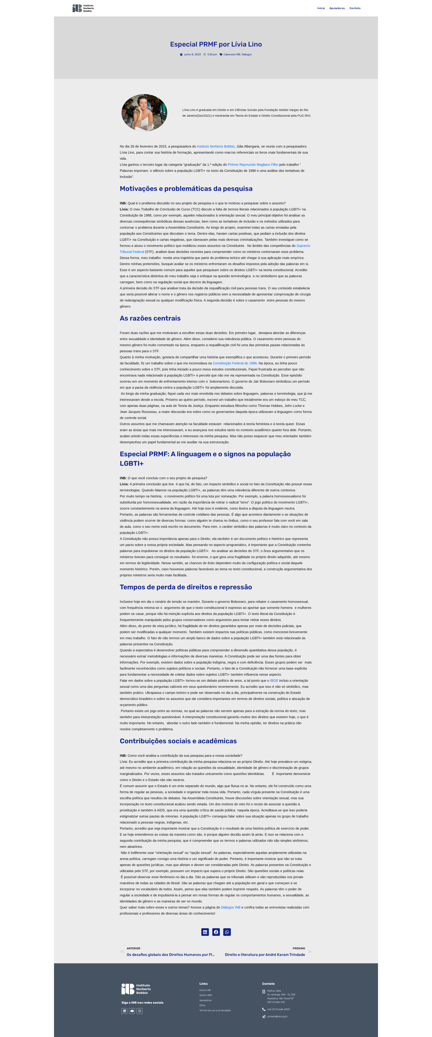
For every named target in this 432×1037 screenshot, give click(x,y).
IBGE (274, 680)
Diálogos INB (230, 907)
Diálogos (247, 54)
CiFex (202, 1005)
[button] (205, 932)
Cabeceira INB (232, 54)
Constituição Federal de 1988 (235, 363)
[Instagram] (139, 1011)
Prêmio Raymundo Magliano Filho (253, 164)
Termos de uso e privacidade (215, 1010)
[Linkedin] (124, 1011)
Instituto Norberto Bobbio (215, 146)
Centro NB (205, 990)
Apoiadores (205, 1000)
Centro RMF (205, 995)
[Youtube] (132, 1011)
